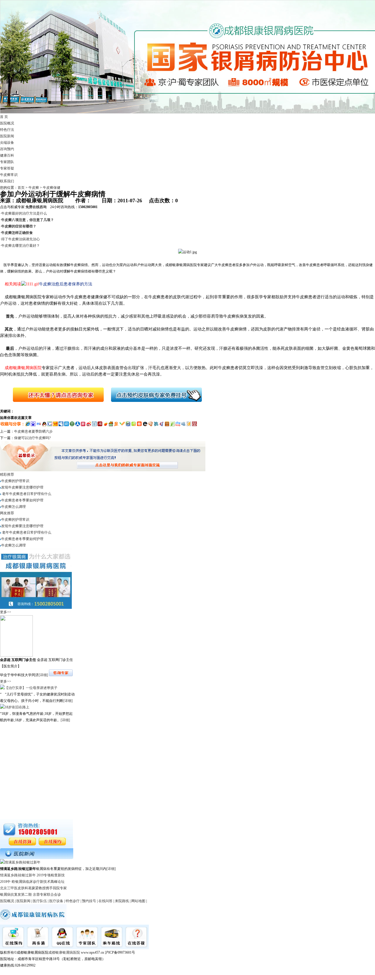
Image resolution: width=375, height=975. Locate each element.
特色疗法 (7, 130)
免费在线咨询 (36, 207)
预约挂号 (89, 901)
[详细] (43, 675)
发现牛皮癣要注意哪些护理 (22, 487)
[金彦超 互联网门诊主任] (16, 655)
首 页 (4, 117)
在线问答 (105, 901)
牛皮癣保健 (51, 188)
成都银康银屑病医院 (64, 952)
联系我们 (7, 181)
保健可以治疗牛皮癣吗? (32, 438)
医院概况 (7, 123)
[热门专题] (36, 858)
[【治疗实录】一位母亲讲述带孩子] (28, 688)
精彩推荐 (7, 474)
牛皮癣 (33, 188)
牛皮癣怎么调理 (13, 507)
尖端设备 (7, 142)
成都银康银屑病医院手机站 (21, 972)
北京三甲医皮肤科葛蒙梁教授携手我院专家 (33, 888)
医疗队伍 (40, 901)
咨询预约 (7, 149)
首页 (21, 188)
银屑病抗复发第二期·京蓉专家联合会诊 (30, 894)
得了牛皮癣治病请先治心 (20, 239)
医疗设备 (56, 901)
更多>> (5, 612)
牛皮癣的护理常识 (15, 481)
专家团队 (7, 162)
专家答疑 (7, 168)
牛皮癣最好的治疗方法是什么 (24, 213)
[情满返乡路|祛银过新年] (20, 862)
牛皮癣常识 (9, 175)
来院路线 (122, 901)
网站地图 (138, 901)
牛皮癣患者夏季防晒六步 (33, 431)
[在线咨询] (53, 405)
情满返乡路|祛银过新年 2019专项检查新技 (32, 875)
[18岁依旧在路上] (14, 707)
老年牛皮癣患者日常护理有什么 (26, 494)
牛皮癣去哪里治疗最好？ (20, 246)
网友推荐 (7, 513)
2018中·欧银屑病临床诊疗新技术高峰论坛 (32, 882)
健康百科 (7, 155)
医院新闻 (7, 136)
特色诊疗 (73, 901)
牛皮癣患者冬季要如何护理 (22, 500)
